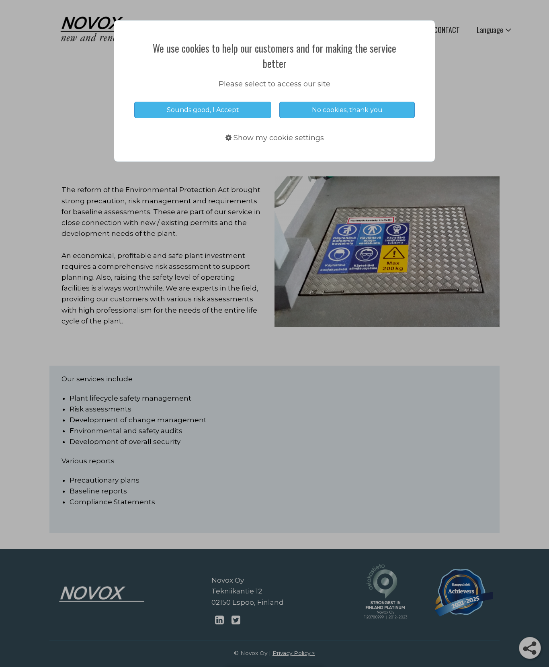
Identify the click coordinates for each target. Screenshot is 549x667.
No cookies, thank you (347, 110)
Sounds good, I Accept (203, 110)
